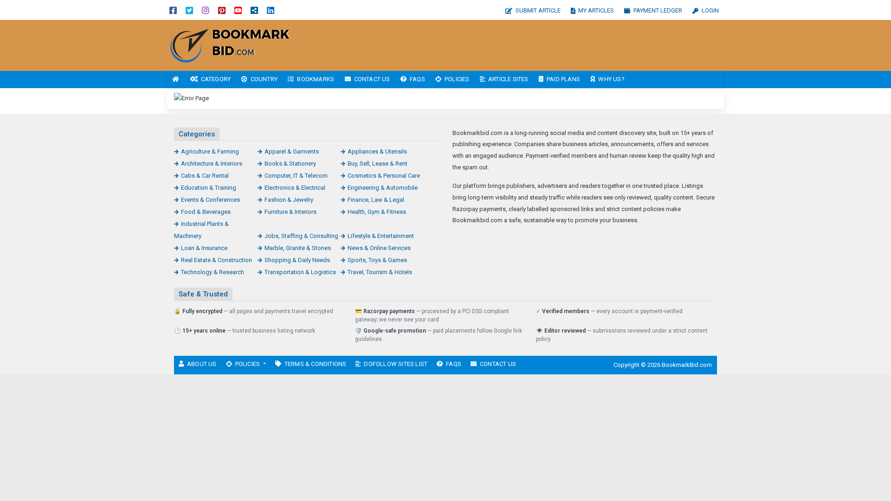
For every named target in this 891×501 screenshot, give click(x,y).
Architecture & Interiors (211, 163)
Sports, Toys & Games (377, 260)
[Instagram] (205, 9)
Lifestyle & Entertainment (381, 235)
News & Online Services (379, 247)
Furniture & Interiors (290, 211)
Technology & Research (212, 272)
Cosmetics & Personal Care (384, 175)
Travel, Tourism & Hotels (380, 272)
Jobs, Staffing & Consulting (301, 235)
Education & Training (208, 187)
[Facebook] (173, 9)
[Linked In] (270, 9)
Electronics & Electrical (295, 187)
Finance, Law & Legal (376, 199)
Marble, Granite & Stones (298, 247)
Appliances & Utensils (377, 151)
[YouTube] (238, 9)
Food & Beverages (206, 211)
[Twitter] (189, 9)
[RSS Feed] (254, 9)
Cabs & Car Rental (205, 175)
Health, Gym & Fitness (377, 211)
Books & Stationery (290, 163)
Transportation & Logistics (300, 272)
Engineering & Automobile (383, 187)
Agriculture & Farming (210, 151)
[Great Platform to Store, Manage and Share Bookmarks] (229, 44)
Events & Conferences (210, 199)
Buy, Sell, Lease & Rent (377, 163)
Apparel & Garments (292, 151)
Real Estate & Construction (216, 260)
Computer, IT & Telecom (296, 175)
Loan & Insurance (204, 247)
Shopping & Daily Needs (297, 260)
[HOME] (176, 79)
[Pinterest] (222, 9)
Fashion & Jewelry (289, 199)
